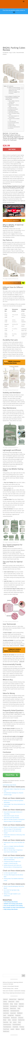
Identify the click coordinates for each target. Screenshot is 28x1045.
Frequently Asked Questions (14, 126)
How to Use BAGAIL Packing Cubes (14, 114)
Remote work (14, 1017)
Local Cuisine (6, 1013)
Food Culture (5, 1006)
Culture (17, 1001)
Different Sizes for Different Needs (14, 105)
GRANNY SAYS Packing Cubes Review (13, 903)
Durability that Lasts (12, 107)
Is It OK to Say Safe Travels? (10, 873)
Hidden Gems (6, 1010)
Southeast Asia (21, 1020)
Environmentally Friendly (14, 122)
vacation (12, 1029)
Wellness (17, 1029)
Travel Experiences (7, 1026)
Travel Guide (15, 1026)
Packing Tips (17, 1015)
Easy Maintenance (12, 110)
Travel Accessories (7, 1024)
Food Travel (21, 1006)
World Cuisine (6, 1031)
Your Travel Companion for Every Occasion (14, 116)
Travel (19, 1022)
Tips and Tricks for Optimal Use (14, 119)
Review (4, 1020)
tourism (14, 1022)
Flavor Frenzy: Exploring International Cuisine (14, 993)
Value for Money (12, 125)
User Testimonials (12, 121)
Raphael (6, 52)
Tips (10, 1022)
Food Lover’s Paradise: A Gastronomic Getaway (14, 990)
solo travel (14, 1020)
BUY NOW (12, 149)
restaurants (20, 1017)
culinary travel (11, 1001)
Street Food (5, 1022)
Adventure (5, 999)
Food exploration (13, 1006)
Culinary (5, 1001)
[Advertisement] (14, 32)
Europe (15, 1003)
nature (4, 1015)
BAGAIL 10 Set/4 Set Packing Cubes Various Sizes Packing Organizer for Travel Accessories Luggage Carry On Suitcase (14, 90)
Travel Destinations (16, 1024)
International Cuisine (15, 1010)
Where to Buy (11, 124)
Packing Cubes (11, 1015)
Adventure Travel (12, 999)
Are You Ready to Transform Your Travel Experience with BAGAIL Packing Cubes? (13, 98)
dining (11, 1003)
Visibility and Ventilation (13, 109)
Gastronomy (5, 1008)
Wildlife (22, 1029)
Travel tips (22, 1026)
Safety (9, 1020)
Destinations (5, 1003)
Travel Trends (6, 1029)
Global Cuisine (13, 1008)
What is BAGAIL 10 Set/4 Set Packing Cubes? (14, 101)
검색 (23, 975)
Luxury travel (13, 1013)
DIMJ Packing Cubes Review (11, 909)
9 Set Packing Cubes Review (9, 785)
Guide (19, 1008)
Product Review (6, 1017)
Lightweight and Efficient (13, 111)
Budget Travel (21, 999)
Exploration (21, 1003)
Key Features (11, 103)
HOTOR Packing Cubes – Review (10, 988)
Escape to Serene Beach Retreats (11, 986)
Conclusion (11, 128)
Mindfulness (19, 1013)
